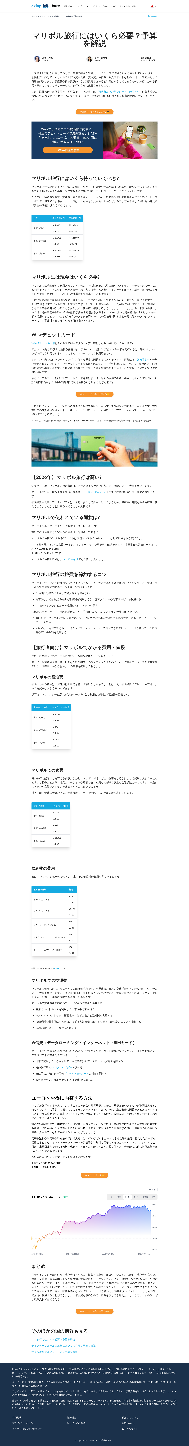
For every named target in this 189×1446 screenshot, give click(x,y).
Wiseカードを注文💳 (94, 1175)
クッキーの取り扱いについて (27, 1428)
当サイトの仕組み (127, 6)
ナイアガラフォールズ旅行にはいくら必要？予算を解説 (63, 1345)
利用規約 (16, 1417)
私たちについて (130, 1417)
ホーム (34, 16)
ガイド (94, 6)
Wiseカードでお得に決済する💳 (94, 111)
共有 (153, 1190)
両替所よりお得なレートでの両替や (119, 91)
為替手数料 (143, 359)
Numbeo (57, 968)
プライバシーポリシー (23, 1423)
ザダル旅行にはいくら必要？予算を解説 (54, 1351)
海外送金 (68, 6)
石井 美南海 (101, 57)
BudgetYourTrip (97, 492)
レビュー (81, 6)
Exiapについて (109, 6)
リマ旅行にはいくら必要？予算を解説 (53, 1339)
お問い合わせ (129, 1423)
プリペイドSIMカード (76, 1073)
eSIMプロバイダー (61, 1067)
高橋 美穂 (47, 57)
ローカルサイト (130, 1428)
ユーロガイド (70, 559)
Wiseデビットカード (43, 343)
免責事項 (153, 16)
